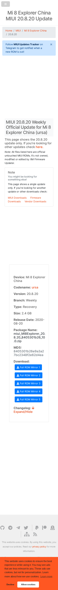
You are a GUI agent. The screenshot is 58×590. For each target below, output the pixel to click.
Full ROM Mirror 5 (29, 399)
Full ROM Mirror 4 (29, 391)
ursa (35, 287)
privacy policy (39, 546)
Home (8, 30)
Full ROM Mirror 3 (29, 383)
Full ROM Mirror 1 (29, 367)
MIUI (18, 30)
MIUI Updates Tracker (26, 44)
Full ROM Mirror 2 (29, 375)
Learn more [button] (46, 576)
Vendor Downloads (35, 201)
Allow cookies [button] (28, 584)
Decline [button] (10, 584)
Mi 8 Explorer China (35, 30)
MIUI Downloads (17, 197)
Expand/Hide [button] (23, 412)
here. (39, 147)
